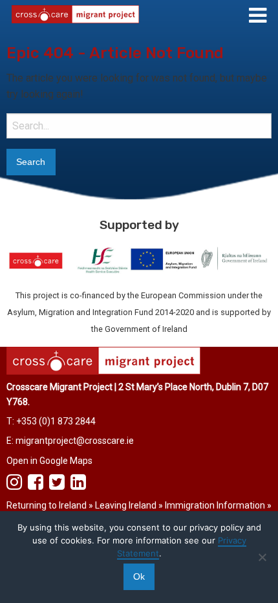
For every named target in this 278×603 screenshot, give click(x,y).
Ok (139, 576)
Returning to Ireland (46, 505)
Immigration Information (215, 505)
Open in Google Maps (49, 460)
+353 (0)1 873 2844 (56, 421)
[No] (261, 557)
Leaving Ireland (125, 505)
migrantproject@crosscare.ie (75, 440)
